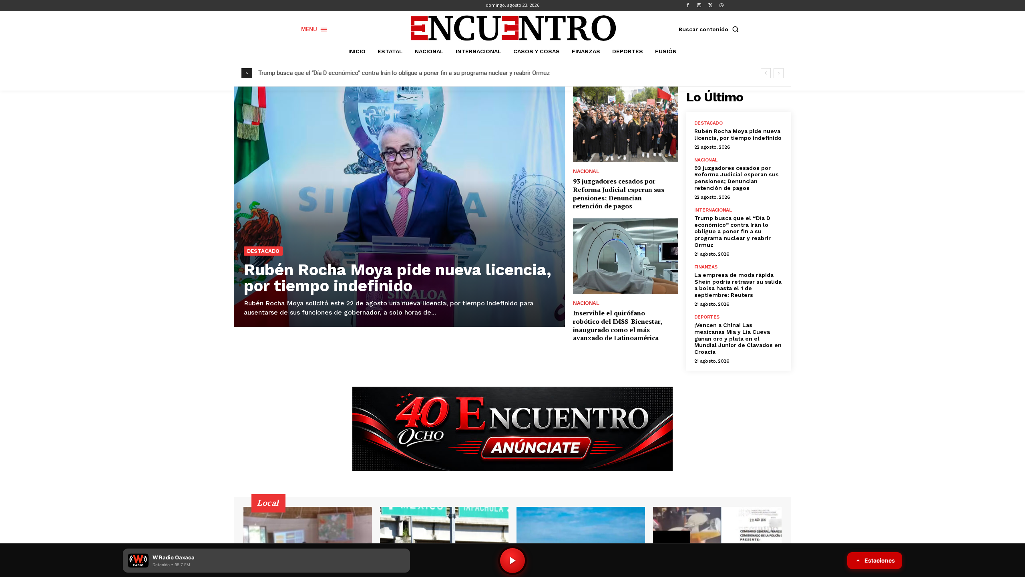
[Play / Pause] (512, 560)
